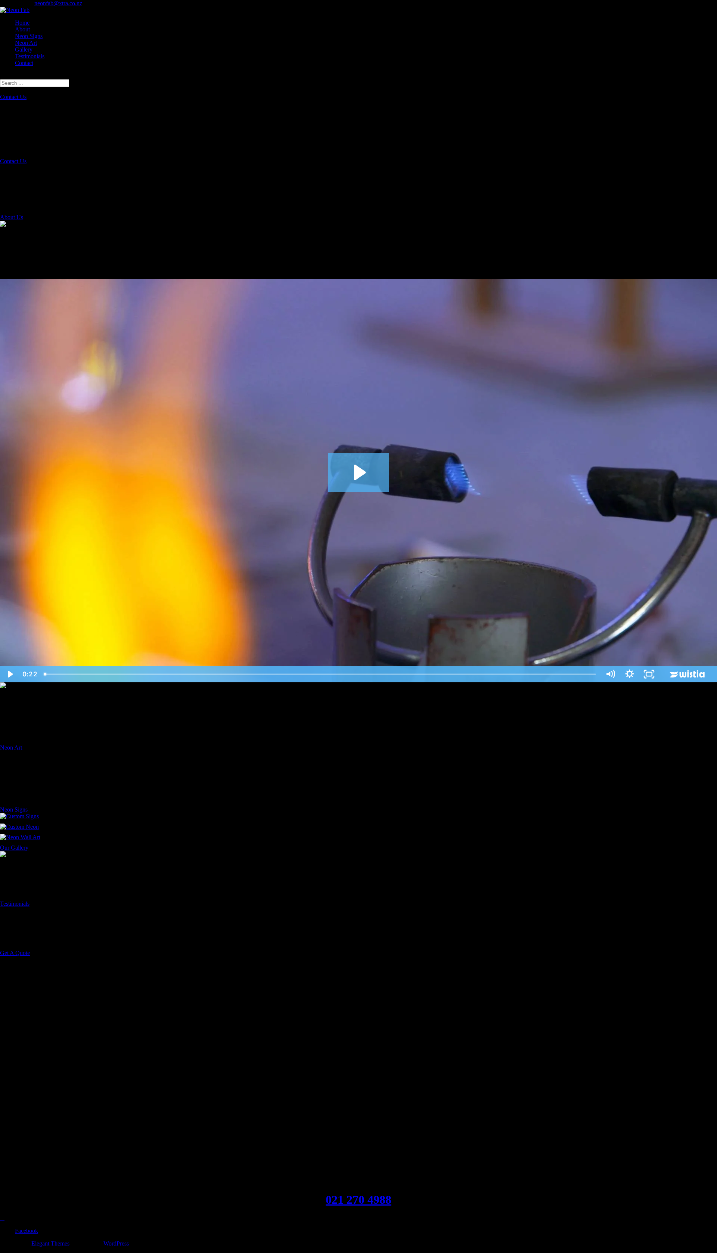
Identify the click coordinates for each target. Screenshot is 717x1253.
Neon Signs (29, 36)
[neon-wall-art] (20, 837)
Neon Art (26, 43)
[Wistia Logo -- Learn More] (688, 674)
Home (22, 22)
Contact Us (13, 97)
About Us (11, 217)
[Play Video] (9, 674)
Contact (24, 63)
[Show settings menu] (629, 674)
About (22, 29)
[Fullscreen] (649, 674)
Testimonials (29, 56)
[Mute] (610, 674)
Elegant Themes (50, 1243)
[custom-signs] (19, 816)
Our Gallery (14, 847)
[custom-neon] (19, 827)
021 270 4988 (358, 1199)
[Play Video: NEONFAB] (358, 472)
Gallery (23, 49)
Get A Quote (15, 953)
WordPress (116, 1243)
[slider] (320, 674)
